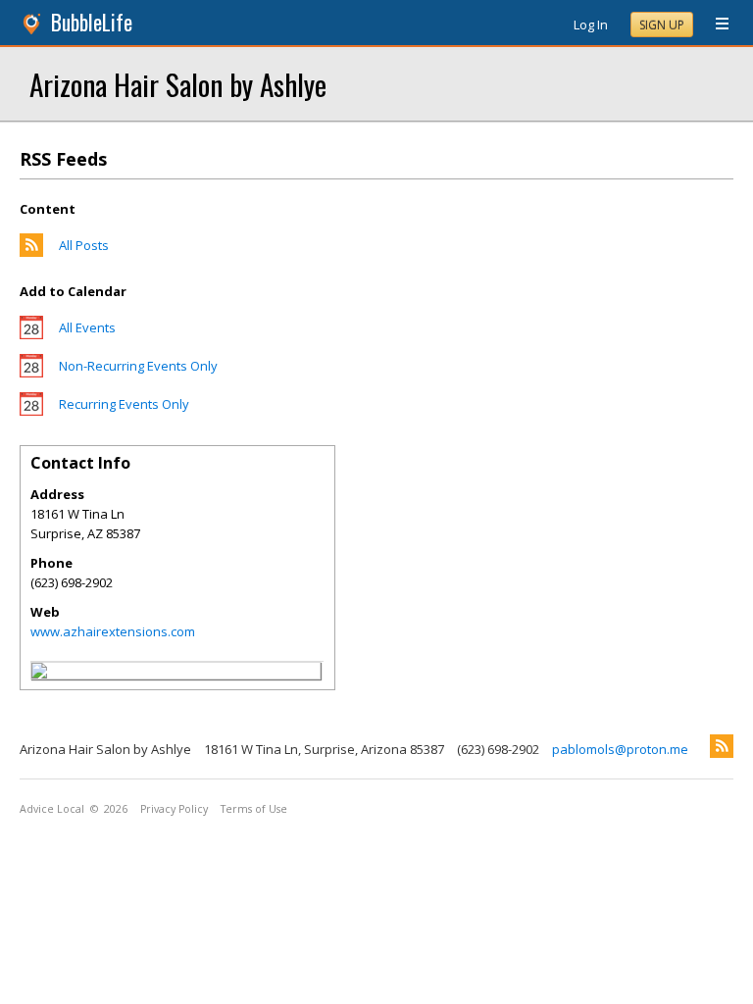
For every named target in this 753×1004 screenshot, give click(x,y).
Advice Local (52, 809)
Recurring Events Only (124, 404)
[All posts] (31, 252)
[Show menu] (714, 24)
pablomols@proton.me (620, 749)
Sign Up (661, 25)
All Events (87, 327)
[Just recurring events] (31, 411)
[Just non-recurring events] (31, 372)
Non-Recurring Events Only (138, 366)
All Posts (84, 245)
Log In (591, 24)
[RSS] (721, 746)
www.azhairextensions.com (112, 631)
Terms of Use (254, 809)
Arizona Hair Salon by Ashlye (177, 84)
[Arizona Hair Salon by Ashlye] (39, 673)
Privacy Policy (174, 809)
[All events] (31, 334)
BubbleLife (91, 22)
